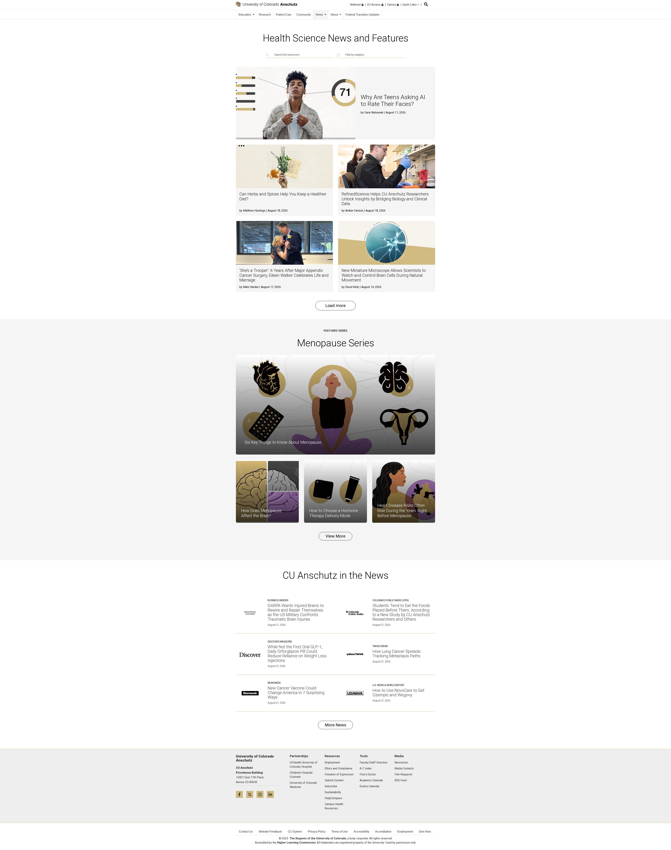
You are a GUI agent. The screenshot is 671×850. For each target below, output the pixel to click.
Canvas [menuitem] (392, 4)
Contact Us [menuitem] (246, 831)
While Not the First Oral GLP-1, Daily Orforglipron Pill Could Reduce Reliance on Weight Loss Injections (297, 653)
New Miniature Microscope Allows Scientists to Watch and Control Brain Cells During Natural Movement (384, 275)
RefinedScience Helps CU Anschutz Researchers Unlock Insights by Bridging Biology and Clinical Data (385, 199)
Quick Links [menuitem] (409, 4)
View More (335, 536)
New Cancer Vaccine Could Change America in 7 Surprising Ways (296, 693)
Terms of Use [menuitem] (339, 831)
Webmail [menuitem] (355, 4)
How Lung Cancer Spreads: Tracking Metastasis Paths (397, 653)
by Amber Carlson (352, 210)
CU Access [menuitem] (374, 4)
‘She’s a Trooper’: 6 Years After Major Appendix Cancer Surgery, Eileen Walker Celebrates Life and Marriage (284, 275)
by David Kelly (350, 287)
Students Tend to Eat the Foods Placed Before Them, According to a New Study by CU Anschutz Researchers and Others (401, 612)
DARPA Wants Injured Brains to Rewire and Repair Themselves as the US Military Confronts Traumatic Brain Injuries (296, 612)
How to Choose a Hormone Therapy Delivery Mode (333, 513)
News (319, 14)
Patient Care (283, 14)
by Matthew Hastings (252, 210)
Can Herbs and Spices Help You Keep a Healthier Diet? (282, 196)
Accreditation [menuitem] (383, 831)
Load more (335, 305)
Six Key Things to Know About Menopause (283, 442)
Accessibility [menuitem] (361, 831)
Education (245, 14)
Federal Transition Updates (362, 14)
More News (335, 725)
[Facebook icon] (241, 794)
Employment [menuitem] (405, 831)
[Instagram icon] (262, 794)
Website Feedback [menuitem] (270, 831)
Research (265, 14)
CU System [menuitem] (295, 831)
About (334, 14)
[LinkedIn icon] (271, 794)
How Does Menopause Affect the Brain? (261, 513)
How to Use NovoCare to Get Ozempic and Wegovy (398, 692)
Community (304, 14)
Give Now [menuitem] (425, 831)
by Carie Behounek (372, 112)
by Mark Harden (249, 287)
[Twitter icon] (251, 794)
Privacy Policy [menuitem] (317, 831)
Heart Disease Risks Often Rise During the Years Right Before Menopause (402, 510)
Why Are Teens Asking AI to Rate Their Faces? (393, 100)
